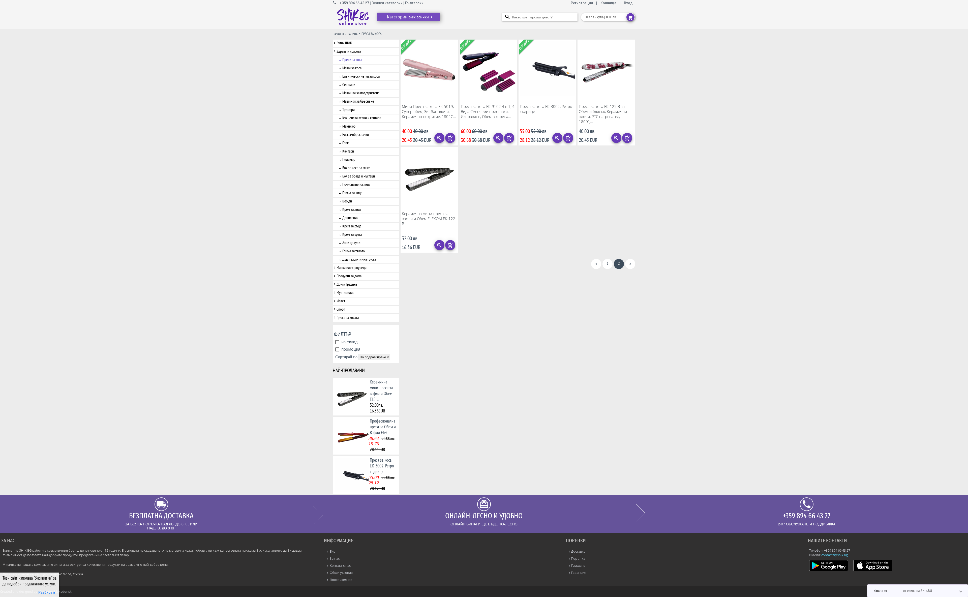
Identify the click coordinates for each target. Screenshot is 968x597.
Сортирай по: (346, 357)
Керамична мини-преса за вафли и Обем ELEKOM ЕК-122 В (428, 218)
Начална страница (345, 34)
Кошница (608, 3)
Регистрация (582, 3)
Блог (333, 551)
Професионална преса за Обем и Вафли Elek (383, 426)
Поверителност (341, 579)
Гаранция (578, 572)
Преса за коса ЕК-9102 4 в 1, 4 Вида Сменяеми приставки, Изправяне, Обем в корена (488, 111)
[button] (917, 591)
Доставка (578, 551)
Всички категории (387, 3)
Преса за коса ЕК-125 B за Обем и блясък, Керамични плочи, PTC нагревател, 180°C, (603, 114)
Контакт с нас (340, 565)
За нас (334, 558)
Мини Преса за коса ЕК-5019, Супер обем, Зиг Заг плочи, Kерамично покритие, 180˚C (429, 111)
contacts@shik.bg (834, 555)
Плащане (578, 565)
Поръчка (578, 558)
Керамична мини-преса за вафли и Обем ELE (381, 390)
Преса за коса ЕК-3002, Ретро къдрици (382, 465)
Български (414, 3)
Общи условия (341, 572)
